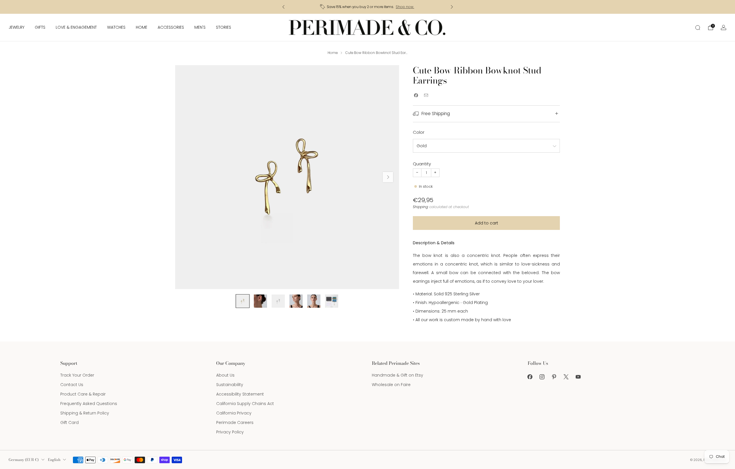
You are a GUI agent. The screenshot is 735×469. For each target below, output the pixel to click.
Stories (223, 27)
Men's (200, 27)
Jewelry (16, 27)
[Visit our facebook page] (530, 377)
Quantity (422, 164)
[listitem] (368, 7)
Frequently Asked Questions (88, 403)
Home (141, 27)
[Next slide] (388, 177)
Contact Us (71, 384)
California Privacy (234, 413)
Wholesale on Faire (391, 384)
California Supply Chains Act (245, 403)
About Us (225, 375)
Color (418, 132)
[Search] (698, 27)
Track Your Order (77, 375)
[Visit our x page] (566, 377)
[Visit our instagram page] (542, 377)
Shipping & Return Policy (84, 413)
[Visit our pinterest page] (554, 377)
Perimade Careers (235, 422)
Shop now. (405, 7)
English (54, 459)
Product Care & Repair (83, 394)
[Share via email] (426, 95)
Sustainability (229, 384)
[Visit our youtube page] (578, 377)
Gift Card (69, 422)
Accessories (171, 27)
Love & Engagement (76, 27)
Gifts (40, 27)
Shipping (420, 207)
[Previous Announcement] (283, 7)
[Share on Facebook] (416, 95)
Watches (116, 27)
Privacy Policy (230, 432)
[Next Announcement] (452, 7)
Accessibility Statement (240, 394)
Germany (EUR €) (24, 459)
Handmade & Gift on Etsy (397, 375)
